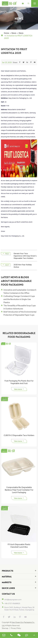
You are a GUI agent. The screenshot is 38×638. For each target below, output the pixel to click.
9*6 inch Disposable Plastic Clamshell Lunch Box (19, 545)
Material (7, 576)
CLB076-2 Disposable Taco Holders (19, 435)
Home (6, 33)
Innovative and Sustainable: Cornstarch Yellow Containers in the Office (18, 291)
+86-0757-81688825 (12, 603)
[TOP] (34, 635)
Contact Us (8, 593)
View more (19, 389)
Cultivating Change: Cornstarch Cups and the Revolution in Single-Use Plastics (18, 299)
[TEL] (11, 635)
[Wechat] (19, 635)
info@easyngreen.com (12, 599)
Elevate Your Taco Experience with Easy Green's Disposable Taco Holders (25, 255)
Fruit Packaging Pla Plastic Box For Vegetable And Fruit (19, 381)
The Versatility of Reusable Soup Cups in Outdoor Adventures (18, 307)
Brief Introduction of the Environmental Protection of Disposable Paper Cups (18, 313)
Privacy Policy (16, 628)
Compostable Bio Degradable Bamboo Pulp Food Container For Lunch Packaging (19, 489)
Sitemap (5, 628)
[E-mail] (3, 635)
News (13, 33)
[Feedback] (26, 635)
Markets (6, 582)
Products (7, 570)
